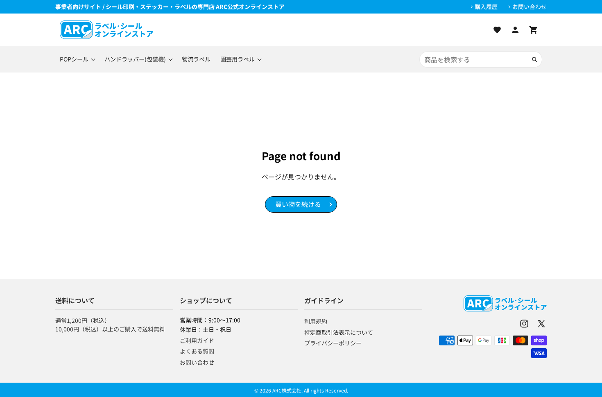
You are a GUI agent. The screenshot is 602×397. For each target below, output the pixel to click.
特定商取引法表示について (338, 332)
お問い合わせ (529, 6)
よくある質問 (197, 351)
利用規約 (315, 321)
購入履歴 (486, 6)
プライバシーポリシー (333, 343)
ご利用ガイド (197, 340)
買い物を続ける (298, 204)
